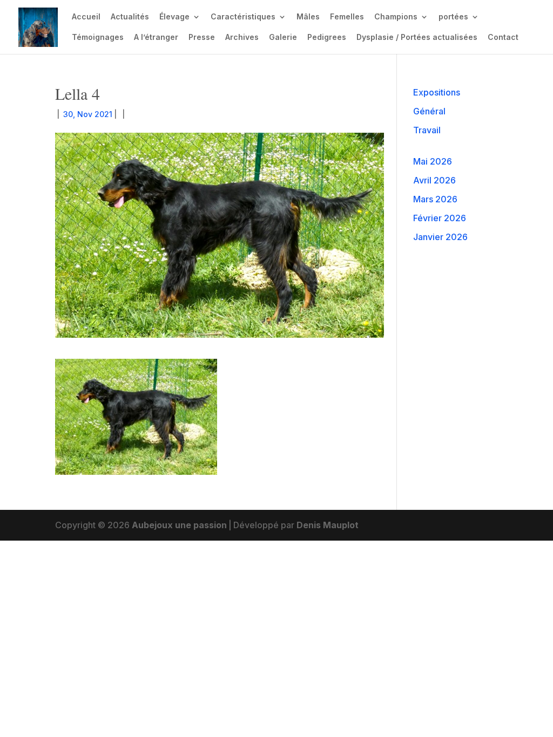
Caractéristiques (243, 17)
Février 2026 (439, 218)
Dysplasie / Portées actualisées (416, 37)
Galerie (283, 37)
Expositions (436, 92)
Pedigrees (326, 37)
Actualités (130, 17)
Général (429, 111)
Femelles (347, 17)
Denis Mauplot (327, 525)
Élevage (174, 17)
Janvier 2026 (440, 236)
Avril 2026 (434, 180)
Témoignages (98, 37)
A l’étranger (156, 37)
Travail (427, 130)
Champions (395, 17)
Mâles (308, 17)
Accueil (86, 17)
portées (453, 17)
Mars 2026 (435, 199)
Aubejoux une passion (179, 525)
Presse (201, 37)
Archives (242, 37)
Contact (503, 37)
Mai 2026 (432, 161)
